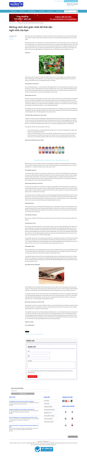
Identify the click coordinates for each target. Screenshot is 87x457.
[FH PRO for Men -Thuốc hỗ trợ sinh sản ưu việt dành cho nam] (72, 412)
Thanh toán (46, 403)
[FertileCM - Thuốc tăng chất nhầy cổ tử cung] (65, 426)
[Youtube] (69, 401)
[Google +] (66, 401)
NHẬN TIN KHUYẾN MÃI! (17, 388)
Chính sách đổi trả (48, 418)
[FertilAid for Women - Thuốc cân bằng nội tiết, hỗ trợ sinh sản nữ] (72, 419)
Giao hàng (46, 400)
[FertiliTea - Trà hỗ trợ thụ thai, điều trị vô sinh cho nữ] (72, 426)
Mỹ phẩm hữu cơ (48, 412)
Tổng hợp (15, 22)
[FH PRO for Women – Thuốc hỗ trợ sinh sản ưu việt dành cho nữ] (65, 412)
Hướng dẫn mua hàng (49, 415)
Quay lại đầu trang (73, 436)
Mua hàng (50, 11)
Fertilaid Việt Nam (48, 406)
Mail (29, 356)
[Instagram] (71, 401)
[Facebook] (63, 401)
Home (10, 22)
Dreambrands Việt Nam (49, 409)
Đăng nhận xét (32, 376)
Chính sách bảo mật (48, 421)
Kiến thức (59, 11)
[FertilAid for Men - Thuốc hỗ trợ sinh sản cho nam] (65, 419)
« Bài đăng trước (29, 334)
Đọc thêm (11, 405)
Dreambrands (32, 11)
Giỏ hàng (71, 1)
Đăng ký (61, 1)
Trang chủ (13, 11)
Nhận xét (11, 39)
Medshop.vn (47, 441)
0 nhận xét (11, 37)
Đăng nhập (56, 1)
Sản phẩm (41, 11)
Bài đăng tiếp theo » (39, 334)
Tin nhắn (30, 360)
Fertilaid (22, 11)
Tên (28, 351)
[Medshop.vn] (16, 5)
